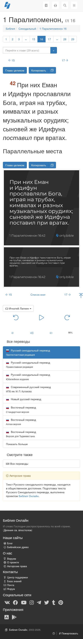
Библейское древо (18, 547)
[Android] (14, 616)
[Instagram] (32, 602)
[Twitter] (46, 602)
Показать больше (17, 444)
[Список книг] (46, 5)
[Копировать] (52, 70)
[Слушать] (55, 5)
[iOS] (6, 616)
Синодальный (27, 28)
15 (33, 39)
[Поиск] (65, 5)
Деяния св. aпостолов (17, 530)
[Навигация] (74, 5)
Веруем (11, 558)
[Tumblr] (53, 602)
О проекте (13, 562)
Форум (11, 589)
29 (72, 39)
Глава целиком (14, 70)
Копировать (38, 70)
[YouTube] (23, 602)
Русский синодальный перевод (28, 364)
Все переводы (18, 463)
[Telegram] (39, 602)
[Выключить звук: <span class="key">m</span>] (51, 333)
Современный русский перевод (28, 389)
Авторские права (17, 566)
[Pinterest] (60, 602)
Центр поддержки (17, 577)
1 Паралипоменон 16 (53, 28)
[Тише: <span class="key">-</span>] (12, 333)
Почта (10, 585)
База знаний (14, 581)
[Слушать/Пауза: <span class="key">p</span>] (41, 317)
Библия (10, 28)
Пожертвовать (69, 633)
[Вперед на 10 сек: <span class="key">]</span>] (67, 317)
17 (49, 39)
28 (64, 39)
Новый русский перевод (25, 399)
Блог (10, 543)
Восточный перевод (21, 409)
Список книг (38, 294)
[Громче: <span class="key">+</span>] (32, 333)
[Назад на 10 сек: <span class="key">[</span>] (16, 317)
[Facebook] (15, 602)
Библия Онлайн (29, 496)
